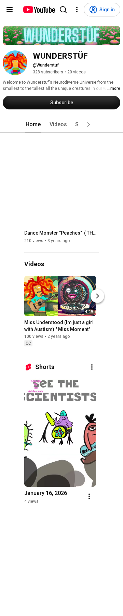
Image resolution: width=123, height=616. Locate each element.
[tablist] (61, 124)
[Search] (63, 9)
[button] (88, 124)
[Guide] (9, 9)
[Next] (97, 296)
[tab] (33, 124)
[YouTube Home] (39, 9)
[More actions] (92, 367)
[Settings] (77, 9)
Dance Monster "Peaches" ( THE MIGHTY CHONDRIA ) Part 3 (61, 233)
